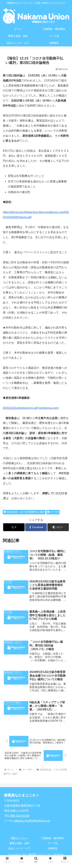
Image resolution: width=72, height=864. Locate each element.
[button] (58, 527)
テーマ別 (54, 512)
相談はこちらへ (19, 838)
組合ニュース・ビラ (19, 848)
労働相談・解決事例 (53, 838)
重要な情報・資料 (19, 843)
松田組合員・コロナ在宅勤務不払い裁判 (25, 512)
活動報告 (52, 848)
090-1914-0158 (19, 815)
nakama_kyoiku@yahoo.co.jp (31, 820)
